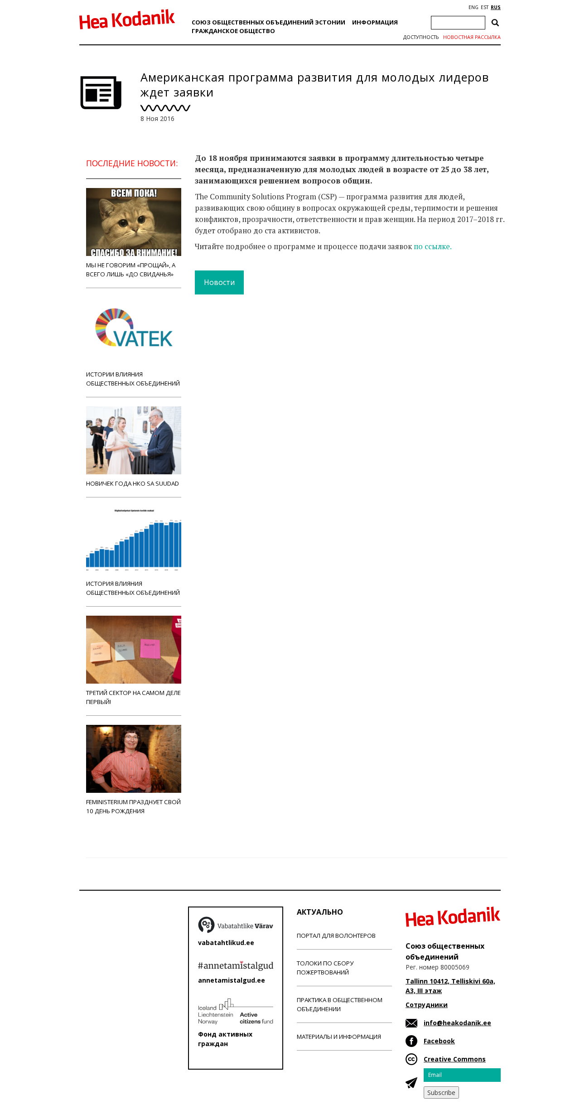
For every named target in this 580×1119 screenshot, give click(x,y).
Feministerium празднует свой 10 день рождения (133, 806)
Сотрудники (427, 1004)
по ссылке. (433, 246)
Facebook (439, 1041)
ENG (473, 7)
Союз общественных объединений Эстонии (268, 22)
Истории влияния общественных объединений (133, 378)
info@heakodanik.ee (457, 1022)
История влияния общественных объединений (133, 588)
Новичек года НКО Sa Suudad (132, 483)
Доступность (421, 37)
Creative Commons (455, 1059)
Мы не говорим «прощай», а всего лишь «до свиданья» (130, 269)
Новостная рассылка (472, 37)
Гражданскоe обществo (233, 31)
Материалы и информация (339, 1036)
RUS (496, 7)
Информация (375, 22)
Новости (219, 282)
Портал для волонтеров (336, 935)
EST (484, 7)
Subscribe (441, 1092)
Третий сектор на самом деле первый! (133, 697)
